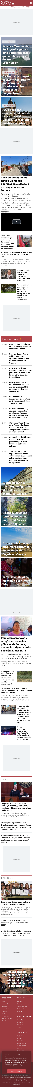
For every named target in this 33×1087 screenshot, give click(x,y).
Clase (19, 1038)
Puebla (19, 1011)
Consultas (20, 1050)
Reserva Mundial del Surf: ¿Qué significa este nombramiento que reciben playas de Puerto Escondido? (16, 54)
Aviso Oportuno (22, 1045)
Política (4, 1011)
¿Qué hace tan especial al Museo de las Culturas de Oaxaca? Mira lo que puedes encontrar (16, 116)
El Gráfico (20, 1036)
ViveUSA (20, 1041)
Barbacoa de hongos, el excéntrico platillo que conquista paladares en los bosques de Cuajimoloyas (16, 85)
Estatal (4, 1001)
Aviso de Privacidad (18, 1066)
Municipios (5, 1008)
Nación (4, 1013)
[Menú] (31, 3)
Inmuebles (20, 1020)
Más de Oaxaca (9, 42)
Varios (19, 1027)
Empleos (20, 1022)
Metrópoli (5, 1004)
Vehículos (20, 1024)
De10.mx (20, 1048)
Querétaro (20, 1008)
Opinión (4, 1021)
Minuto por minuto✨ (12, 339)
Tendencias (5, 1016)
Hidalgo (19, 1001)
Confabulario (21, 1043)
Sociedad (5, 1006)
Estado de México (23, 1004)
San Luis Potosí (22, 1006)
